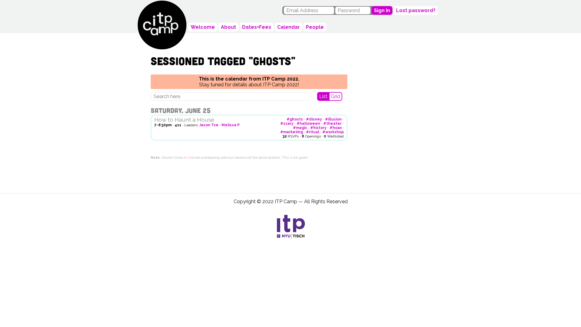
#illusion (333, 119)
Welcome (203, 27)
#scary (287, 123)
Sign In (382, 10)
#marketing (291, 132)
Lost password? (415, 10)
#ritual (312, 132)
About (228, 27)
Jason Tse (208, 125)
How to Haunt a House (184, 119)
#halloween (308, 123)
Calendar (288, 27)
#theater (332, 123)
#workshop (333, 132)
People (315, 27)
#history (318, 128)
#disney (314, 119)
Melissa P (231, 125)
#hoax (336, 128)
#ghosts (295, 119)
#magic (300, 128)
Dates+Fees (256, 27)
